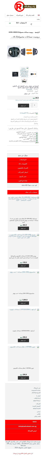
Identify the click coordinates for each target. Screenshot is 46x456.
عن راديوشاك (37, 388)
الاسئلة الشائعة (36, 408)
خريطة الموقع (36, 400)
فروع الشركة (19, 15)
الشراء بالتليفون (20, 132)
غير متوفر (23, 228)
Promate (29, 89)
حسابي (38, 411)
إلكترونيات (36, 31)
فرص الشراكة (32, 431)
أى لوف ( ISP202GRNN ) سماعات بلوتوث (23, 330)
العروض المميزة (36, 406)
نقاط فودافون (23, 137)
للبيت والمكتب (5, 31)
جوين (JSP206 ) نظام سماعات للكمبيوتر (23, 368)
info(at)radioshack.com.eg (27, 426)
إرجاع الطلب (37, 398)
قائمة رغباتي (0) (30, 15)
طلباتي (38, 414)
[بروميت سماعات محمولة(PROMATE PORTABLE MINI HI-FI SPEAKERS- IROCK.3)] (34, 76)
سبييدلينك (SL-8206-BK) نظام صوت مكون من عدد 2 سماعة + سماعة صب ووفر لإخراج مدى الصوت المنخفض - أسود (23, 220)
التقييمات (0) (23, 164)
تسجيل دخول (10, 15)
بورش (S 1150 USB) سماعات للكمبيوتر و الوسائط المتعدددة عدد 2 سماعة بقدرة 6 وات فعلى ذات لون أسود (23, 256)
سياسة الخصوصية (35, 390)
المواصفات (22, 159)
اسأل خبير (26, 139)
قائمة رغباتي (37, 416)
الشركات (38, 403)
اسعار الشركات (21, 133)
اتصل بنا (38, 395)
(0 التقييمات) (24, 113)
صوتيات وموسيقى (25, 31)
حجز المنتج (25, 135)
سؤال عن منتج (23, 155)
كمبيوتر (15, 31)
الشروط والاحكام (36, 392)
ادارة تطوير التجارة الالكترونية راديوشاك (23, 453)
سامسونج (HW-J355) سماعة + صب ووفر (23, 293)
